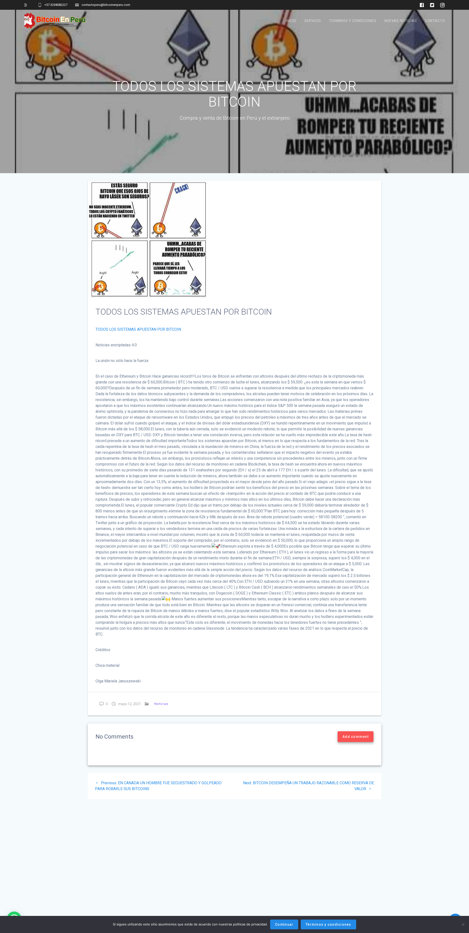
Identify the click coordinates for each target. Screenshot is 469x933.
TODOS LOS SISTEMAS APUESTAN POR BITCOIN (138, 329)
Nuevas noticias (400, 21)
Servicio (312, 21)
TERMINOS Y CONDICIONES (352, 21)
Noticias (161, 704)
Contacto (435, 21)
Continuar (284, 924)
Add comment (355, 737)
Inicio (291, 21)
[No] (462, 924)
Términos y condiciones (328, 924)
